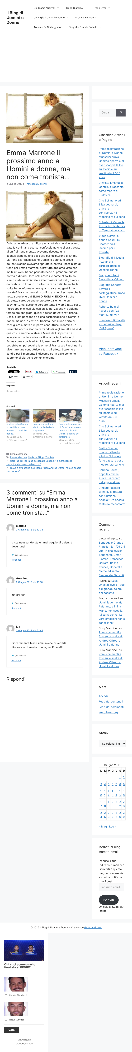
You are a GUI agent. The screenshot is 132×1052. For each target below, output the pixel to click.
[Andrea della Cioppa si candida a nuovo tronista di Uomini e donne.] (17, 415)
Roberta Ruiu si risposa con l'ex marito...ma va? (109, 310)
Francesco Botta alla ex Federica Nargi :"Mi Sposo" (112, 324)
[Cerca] (121, 112)
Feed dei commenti (111, 707)
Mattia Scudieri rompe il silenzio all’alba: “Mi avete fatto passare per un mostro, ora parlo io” (112, 456)
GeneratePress (93, 927)
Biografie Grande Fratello (83, 27)
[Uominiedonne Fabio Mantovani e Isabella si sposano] (44, 415)
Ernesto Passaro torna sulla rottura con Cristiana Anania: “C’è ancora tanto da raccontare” (112, 496)
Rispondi (16, 559)
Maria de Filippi (36, 457)
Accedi (103, 696)
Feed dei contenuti (111, 701)
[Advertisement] (66, 59)
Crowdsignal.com (24, 1043)
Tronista (49, 457)
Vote (11, 1030)
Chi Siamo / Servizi (44, 7)
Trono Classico (74, 7)
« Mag (103, 826)
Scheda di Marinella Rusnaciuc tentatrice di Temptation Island (112, 226)
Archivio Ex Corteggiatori (48, 27)
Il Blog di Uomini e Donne (15, 17)
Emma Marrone (18, 457)
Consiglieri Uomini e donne (49, 17)
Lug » (112, 826)
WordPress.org (108, 712)
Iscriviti (108, 900)
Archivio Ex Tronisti (86, 17)
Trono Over (99, 7)
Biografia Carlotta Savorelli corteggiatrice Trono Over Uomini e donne (112, 293)
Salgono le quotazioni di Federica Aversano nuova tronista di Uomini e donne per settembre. (70, 430)
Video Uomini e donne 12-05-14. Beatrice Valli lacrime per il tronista (109, 244)
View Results (24, 1039)
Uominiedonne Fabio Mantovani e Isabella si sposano (43, 427)
